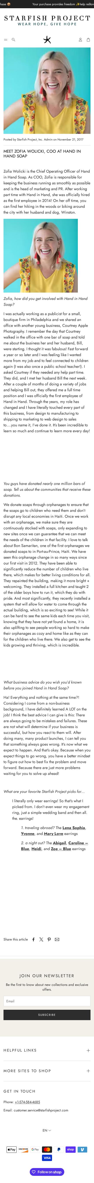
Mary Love (53, 833)
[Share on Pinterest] (49, 939)
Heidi (36, 849)
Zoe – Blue (61, 849)
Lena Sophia (74, 828)
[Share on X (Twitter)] (41, 939)
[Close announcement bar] (89, 3)
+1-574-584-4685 (27, 1102)
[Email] (57, 939)
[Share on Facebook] (33, 939)
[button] (5, 39)
